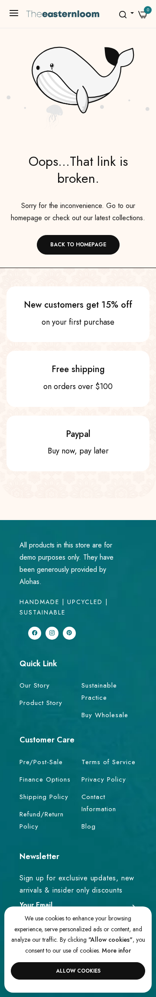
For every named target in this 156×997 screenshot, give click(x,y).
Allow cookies (78, 971)
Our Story (35, 685)
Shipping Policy (44, 797)
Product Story (41, 703)
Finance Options (45, 779)
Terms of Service (108, 762)
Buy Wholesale (104, 715)
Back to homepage (78, 244)
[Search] (123, 14)
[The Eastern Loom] (67, 14)
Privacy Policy (103, 779)
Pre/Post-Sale (41, 762)
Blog (88, 826)
